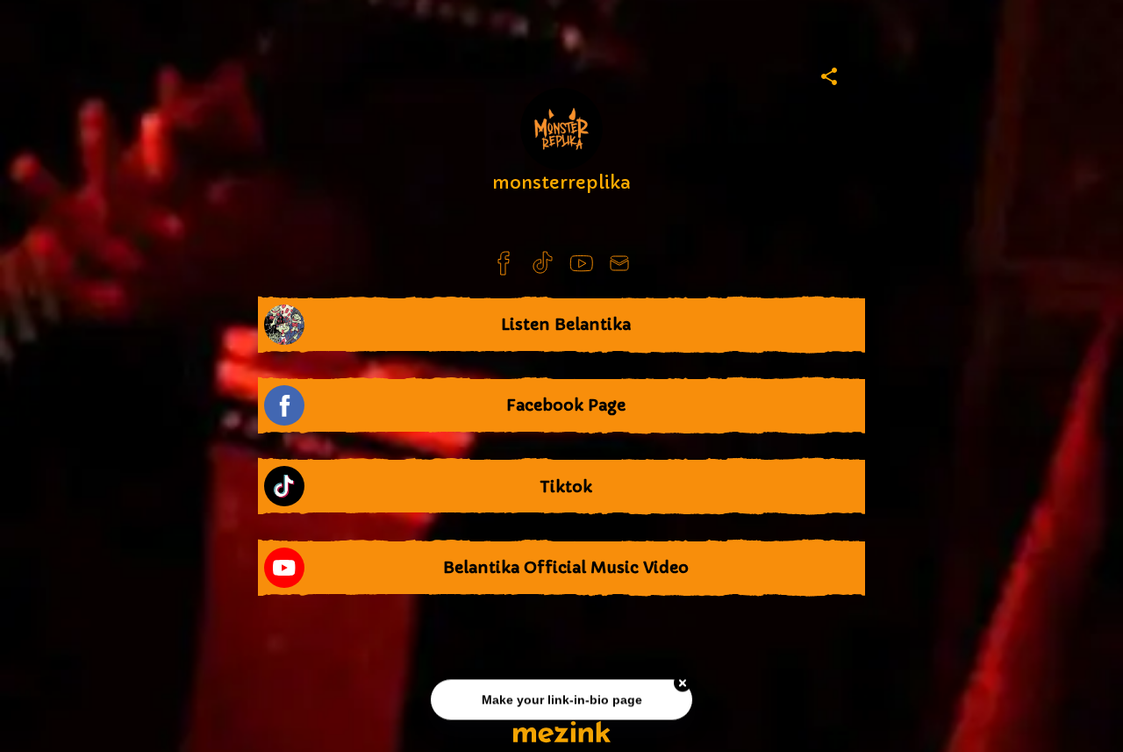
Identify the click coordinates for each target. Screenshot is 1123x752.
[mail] (619, 263)
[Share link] (829, 73)
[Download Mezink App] (562, 731)
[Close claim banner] (682, 684)
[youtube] (581, 263)
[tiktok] (542, 263)
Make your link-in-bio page (561, 701)
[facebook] (503, 263)
